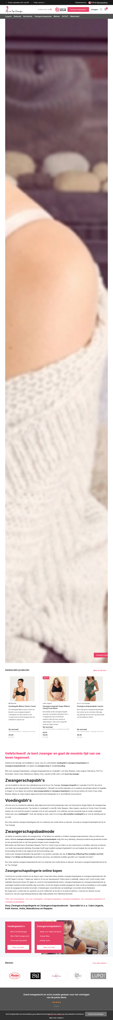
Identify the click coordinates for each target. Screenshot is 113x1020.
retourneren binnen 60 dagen (23, 882)
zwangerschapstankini (26, 839)
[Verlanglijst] (101, 9)
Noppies (72, 771)
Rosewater (9, 774)
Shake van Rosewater (24, 857)
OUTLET (65, 16)
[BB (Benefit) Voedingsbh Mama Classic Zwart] (22, 688)
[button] (55, 660)
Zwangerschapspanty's (78, 9)
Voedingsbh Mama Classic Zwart (22, 706)
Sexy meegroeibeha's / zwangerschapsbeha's (52, 791)
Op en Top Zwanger (83, 703)
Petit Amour (91, 771)
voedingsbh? (23, 814)
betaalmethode (52, 882)
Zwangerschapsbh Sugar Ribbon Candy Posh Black (56, 707)
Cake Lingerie (47, 703)
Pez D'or (99, 771)
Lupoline (47, 774)
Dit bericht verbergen (95, 1014)
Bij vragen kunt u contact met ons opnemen (21, 891)
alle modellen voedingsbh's (74, 814)
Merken (57, 16)
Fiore (42, 774)
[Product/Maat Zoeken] (50, 9)
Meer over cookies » (56, 1018)
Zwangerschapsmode (43, 16)
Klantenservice (80, 2)
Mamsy (36, 774)
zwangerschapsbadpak (46, 839)
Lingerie (8, 16)
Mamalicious (28, 774)
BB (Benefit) (12, 703)
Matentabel (74, 16)
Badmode (17, 16)
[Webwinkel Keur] (60, 9)
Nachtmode (27, 16)
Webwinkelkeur (102, 2)
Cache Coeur (18, 774)
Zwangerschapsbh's (69, 785)
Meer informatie (18, 947)
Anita (66, 771)
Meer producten (99, 670)
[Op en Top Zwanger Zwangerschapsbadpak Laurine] (91, 688)
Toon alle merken (99, 963)
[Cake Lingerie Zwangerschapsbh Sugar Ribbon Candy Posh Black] (56, 688)
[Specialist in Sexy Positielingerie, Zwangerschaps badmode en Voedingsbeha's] (20, 9)
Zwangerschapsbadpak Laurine (90, 706)
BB (54, 774)
